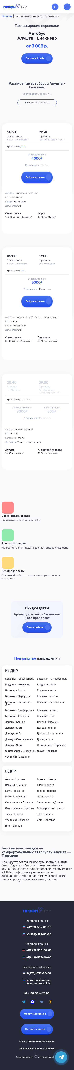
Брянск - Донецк (46, 779)
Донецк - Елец (13, 727)
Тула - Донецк (45, 814)
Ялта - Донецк (13, 825)
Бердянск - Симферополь (52, 678)
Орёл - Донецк (45, 796)
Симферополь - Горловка (19, 808)
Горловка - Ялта (46, 716)
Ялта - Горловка (46, 820)
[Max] (32, 1002)
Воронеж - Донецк (15, 785)
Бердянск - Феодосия (17, 684)
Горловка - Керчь (46, 690)
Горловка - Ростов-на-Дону (18, 703)
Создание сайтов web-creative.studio (37, 1057)
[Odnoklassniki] (50, 1002)
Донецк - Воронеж (47, 722)
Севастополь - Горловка (19, 802)
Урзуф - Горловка (47, 751)
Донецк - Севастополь (50, 733)
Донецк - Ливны (46, 727)
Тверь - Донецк (14, 814)
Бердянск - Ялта (46, 684)
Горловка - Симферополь (19, 710)
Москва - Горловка (16, 796)
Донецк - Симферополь (19, 739)
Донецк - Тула (45, 739)
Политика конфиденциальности (37, 1041)
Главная (7, 16)
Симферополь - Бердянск (20, 751)
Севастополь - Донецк (50, 802)
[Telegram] (23, 1002)
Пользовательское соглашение (37, 1048)
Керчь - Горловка (15, 790)
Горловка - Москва (47, 696)
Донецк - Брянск (15, 722)
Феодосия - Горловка (17, 820)
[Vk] (41, 1002)
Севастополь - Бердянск (51, 745)
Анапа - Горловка (15, 779)
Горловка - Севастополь (51, 702)
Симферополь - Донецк (51, 808)
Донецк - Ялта (13, 745)
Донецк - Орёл (13, 733)
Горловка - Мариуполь (18, 696)
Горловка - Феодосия (17, 716)
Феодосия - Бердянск (17, 756)
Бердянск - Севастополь (19, 678)
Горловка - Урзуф (47, 710)
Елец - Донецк (45, 785)
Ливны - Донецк (46, 790)
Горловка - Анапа (15, 690)
